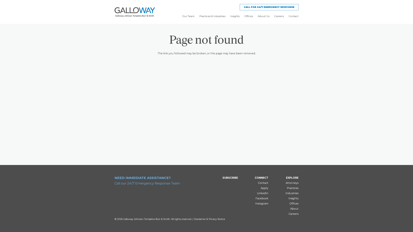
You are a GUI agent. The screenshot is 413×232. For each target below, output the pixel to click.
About (294, 208)
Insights (293, 198)
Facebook (262, 198)
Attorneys (292, 182)
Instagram (261, 203)
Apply (264, 188)
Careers (293, 213)
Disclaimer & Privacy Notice (209, 219)
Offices (293, 203)
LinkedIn (262, 193)
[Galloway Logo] (135, 12)
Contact (263, 182)
